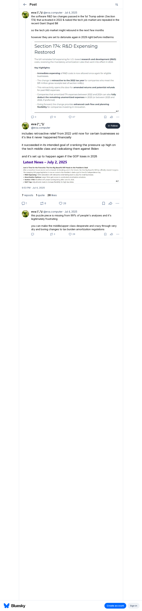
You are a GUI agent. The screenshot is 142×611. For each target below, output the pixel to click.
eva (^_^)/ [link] (37, 12)
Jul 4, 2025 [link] (70, 12)
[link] (71, 64)
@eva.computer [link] (53, 12)
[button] (25, 4)
